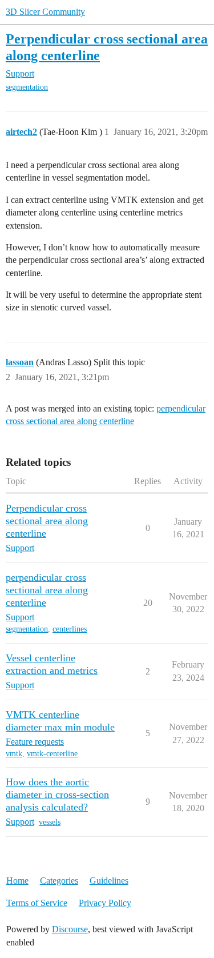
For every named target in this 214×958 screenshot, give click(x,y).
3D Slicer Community (45, 12)
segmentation (27, 87)
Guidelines (109, 880)
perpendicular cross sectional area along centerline (47, 590)
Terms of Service (36, 903)
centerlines (70, 629)
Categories (59, 880)
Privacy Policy (105, 903)
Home (17, 880)
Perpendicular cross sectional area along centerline (47, 520)
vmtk (14, 753)
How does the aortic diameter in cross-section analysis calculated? (57, 794)
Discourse (70, 929)
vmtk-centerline (52, 753)
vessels (49, 822)
